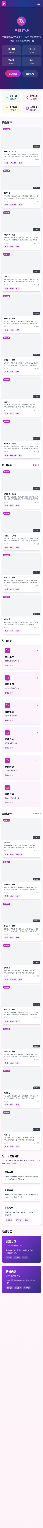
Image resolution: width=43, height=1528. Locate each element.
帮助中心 (28, 1220)
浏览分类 (13, 73)
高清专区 (9, 1220)
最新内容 (30, 73)
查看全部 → (37, 465)
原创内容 (19, 1220)
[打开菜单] (39, 3)
